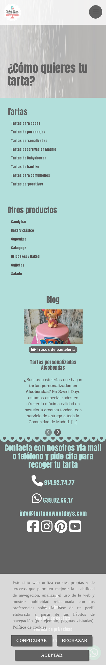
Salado (16, 273)
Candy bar (19, 221)
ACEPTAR (51, 655)
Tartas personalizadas (29, 140)
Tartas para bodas (25, 123)
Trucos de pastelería (55, 349)
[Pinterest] (60, 529)
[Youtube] (75, 529)
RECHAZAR (74, 640)
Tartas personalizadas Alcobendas (53, 364)
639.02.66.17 (58, 500)
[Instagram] (47, 529)
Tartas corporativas (27, 184)
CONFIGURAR (31, 640)
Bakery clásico (22, 230)
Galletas (17, 265)
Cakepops (19, 247)
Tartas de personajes (28, 132)
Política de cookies (29, 627)
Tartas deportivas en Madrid (33, 149)
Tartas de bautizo (25, 166)
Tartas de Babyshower (28, 158)
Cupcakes (19, 239)
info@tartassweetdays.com (53, 513)
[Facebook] (33, 529)
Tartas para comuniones (30, 175)
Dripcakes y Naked (25, 256)
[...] (74, 422)
